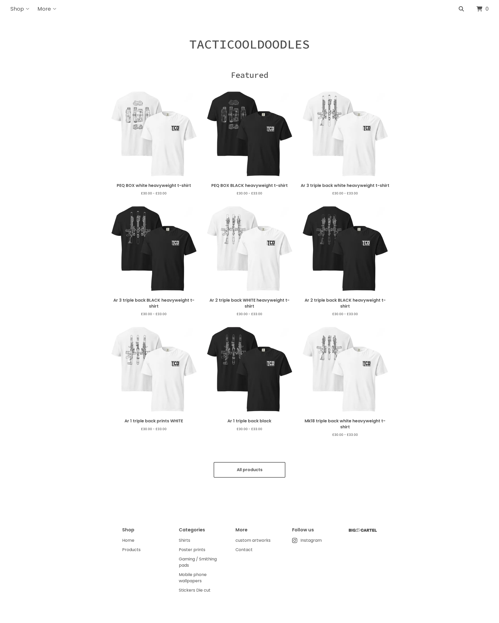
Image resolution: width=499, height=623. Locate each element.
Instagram (311, 540)
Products (131, 550)
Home (128, 540)
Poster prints (192, 550)
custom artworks (253, 540)
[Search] (461, 9)
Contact (244, 550)
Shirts (184, 540)
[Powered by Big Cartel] (363, 530)
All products (249, 470)
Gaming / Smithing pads (198, 562)
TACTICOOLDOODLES (249, 44)
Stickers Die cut (195, 590)
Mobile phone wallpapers (193, 578)
